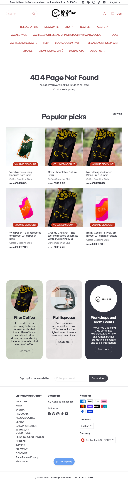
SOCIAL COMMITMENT (68, 42)
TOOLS (114, 35)
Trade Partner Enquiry (27, 457)
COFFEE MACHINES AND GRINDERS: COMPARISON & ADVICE (67, 35)
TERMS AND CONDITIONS (23, 431)
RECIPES (85, 27)
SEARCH (20, 421)
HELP (46, 42)
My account (22, 461)
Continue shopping (64, 89)
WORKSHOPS (76, 50)
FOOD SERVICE (18, 35)
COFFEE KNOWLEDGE (22, 42)
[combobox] (21, 13)
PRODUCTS (22, 413)
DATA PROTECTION (26, 425)
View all (117, 113)
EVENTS (20, 409)
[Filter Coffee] (24, 298)
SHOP (68, 27)
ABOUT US (96, 50)
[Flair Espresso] (63, 298)
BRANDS (27, 50)
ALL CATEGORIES (25, 417)
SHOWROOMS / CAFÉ (51, 50)
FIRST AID (21, 441)
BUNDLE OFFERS (29, 27)
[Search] (33, 13)
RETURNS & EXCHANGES (30, 436)
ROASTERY (102, 27)
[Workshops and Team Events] (103, 298)
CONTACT (21, 453)
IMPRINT (20, 445)
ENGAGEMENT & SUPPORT (103, 42)
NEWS (19, 405)
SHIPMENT (21, 449)
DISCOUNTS (51, 27)
